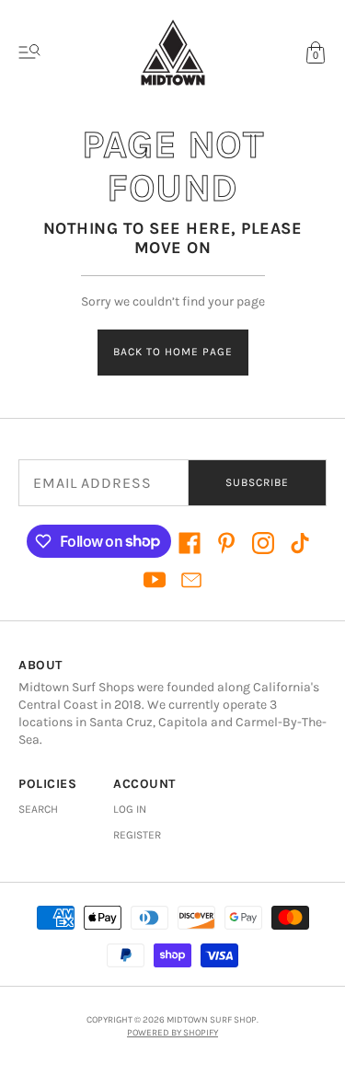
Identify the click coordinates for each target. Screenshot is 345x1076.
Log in (129, 809)
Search (38, 809)
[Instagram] (263, 543)
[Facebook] (189, 543)
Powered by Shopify (172, 1032)
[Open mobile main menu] (29, 52)
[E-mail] (191, 580)
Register (137, 834)
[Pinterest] (226, 543)
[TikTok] (300, 543)
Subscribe (257, 482)
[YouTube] (155, 580)
